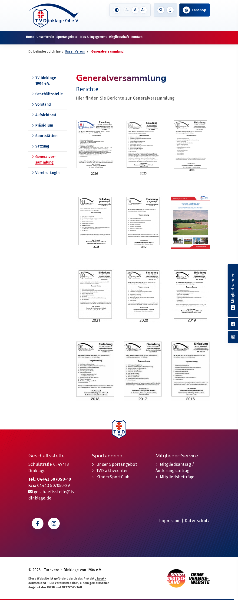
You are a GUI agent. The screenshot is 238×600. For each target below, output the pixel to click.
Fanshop (199, 10)
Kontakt (136, 37)
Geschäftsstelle (49, 94)
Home (30, 37)
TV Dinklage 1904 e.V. (45, 81)
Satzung (42, 146)
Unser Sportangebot (116, 464)
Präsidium (44, 125)
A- (127, 10)
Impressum (170, 520)
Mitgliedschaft (119, 37)
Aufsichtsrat (45, 115)
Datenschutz (197, 520)
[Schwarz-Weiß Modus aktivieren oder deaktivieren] (116, 10)
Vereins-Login (47, 173)
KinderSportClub (113, 476)
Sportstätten (46, 136)
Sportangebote (66, 37)
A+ (143, 10)
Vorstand (43, 104)
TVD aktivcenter (112, 470)
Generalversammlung (45, 159)
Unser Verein (45, 37)
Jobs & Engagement (93, 37)
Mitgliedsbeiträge (177, 476)
